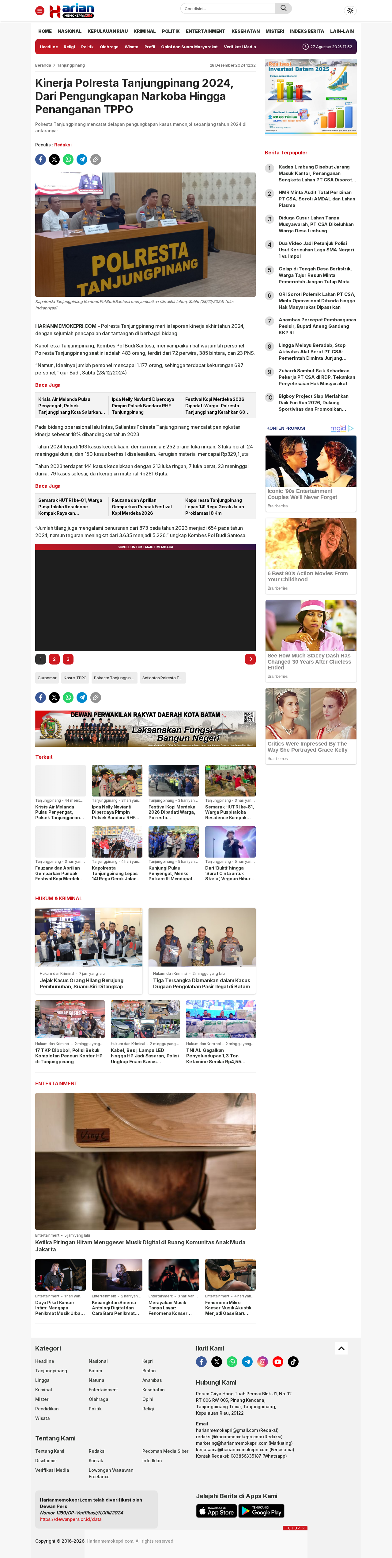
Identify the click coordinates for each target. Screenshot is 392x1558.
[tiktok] (293, 1361)
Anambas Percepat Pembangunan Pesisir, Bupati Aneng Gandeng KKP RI (317, 326)
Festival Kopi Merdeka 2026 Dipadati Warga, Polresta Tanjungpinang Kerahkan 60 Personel (215, 406)
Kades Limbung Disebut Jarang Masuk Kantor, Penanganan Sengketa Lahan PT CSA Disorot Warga (315, 176)
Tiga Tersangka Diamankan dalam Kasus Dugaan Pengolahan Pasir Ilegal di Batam (201, 983)
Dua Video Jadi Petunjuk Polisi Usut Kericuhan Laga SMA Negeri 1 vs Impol (316, 249)
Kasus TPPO (75, 677)
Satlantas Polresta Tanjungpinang (164, 677)
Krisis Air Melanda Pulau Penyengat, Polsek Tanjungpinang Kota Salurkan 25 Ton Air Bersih (69, 406)
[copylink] (95, 159)
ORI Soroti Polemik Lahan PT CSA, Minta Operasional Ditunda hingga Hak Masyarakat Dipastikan (317, 300)
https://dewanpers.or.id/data (71, 1519)
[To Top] (341, 1348)
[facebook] (40, 159)
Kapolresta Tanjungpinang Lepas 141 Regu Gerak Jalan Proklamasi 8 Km (214, 507)
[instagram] (262, 1361)
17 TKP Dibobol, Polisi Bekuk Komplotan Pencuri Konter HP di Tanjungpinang (68, 1056)
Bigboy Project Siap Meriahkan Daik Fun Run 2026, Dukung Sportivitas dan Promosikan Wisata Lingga (314, 405)
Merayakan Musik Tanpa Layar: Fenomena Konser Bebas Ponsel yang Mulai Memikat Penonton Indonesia (170, 1316)
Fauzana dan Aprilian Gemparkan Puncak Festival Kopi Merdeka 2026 (142, 507)
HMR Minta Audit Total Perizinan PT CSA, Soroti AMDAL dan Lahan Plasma (317, 198)
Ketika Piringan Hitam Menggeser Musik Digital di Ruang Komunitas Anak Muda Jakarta (140, 1246)
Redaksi (63, 144)
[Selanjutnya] (250, 659)
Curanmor (47, 677)
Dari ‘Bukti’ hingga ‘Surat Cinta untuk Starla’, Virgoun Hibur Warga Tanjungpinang (228, 876)
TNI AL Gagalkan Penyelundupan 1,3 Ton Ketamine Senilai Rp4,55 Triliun (213, 1058)
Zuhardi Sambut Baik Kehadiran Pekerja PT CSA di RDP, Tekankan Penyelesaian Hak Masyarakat (317, 377)
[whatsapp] (68, 159)
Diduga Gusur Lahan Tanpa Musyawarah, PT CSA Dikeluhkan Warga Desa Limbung (316, 224)
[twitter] (54, 159)
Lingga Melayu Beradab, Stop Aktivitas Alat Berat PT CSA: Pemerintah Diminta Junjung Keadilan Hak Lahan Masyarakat (315, 354)
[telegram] (82, 159)
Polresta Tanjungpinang (116, 677)
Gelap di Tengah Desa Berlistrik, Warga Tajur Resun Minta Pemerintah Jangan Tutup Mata (315, 275)
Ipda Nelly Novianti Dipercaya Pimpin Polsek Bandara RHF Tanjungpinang (143, 406)
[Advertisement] (311, 869)
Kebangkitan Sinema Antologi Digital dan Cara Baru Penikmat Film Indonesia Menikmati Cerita (114, 1313)
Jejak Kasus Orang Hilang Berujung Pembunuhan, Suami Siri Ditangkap (81, 983)
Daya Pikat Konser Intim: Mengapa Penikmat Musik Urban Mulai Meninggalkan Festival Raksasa (59, 1313)
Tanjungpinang (71, 65)
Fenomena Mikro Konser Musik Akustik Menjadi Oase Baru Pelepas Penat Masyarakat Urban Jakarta (228, 1316)
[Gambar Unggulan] (145, 234)
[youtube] (278, 1361)
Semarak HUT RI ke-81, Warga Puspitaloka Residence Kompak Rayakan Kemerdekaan (70, 507)
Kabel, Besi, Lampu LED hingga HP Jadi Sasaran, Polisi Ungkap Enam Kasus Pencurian (145, 1058)
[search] (283, 8)
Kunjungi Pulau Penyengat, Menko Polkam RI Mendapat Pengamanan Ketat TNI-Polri (170, 878)
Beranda (43, 65)
